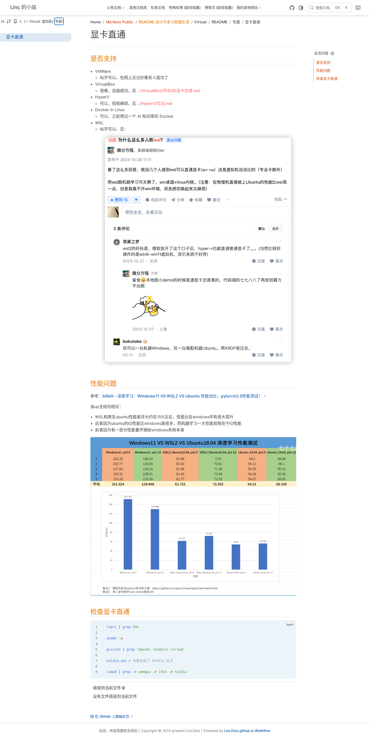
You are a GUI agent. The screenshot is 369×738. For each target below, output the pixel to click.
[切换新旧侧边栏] (9, 21)
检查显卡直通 (326, 78)
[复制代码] (289, 627)
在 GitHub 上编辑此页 (112, 716)
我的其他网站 (247, 8)
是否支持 (323, 62)
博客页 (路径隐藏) (219, 7)
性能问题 (323, 70)
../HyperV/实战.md (154, 103)
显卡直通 (14, 36)
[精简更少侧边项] (25, 21)
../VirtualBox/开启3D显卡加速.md (168, 90)
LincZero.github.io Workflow (247, 730)
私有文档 (158, 7)
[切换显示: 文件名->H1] (3, 21)
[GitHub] (292, 8)
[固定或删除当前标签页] (15, 21)
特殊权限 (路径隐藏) (185, 7)
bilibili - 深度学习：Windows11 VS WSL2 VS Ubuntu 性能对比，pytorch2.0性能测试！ (182, 395)
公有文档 (113, 8)
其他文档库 (138, 7)
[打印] (332, 53)
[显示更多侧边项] (21, 21)
